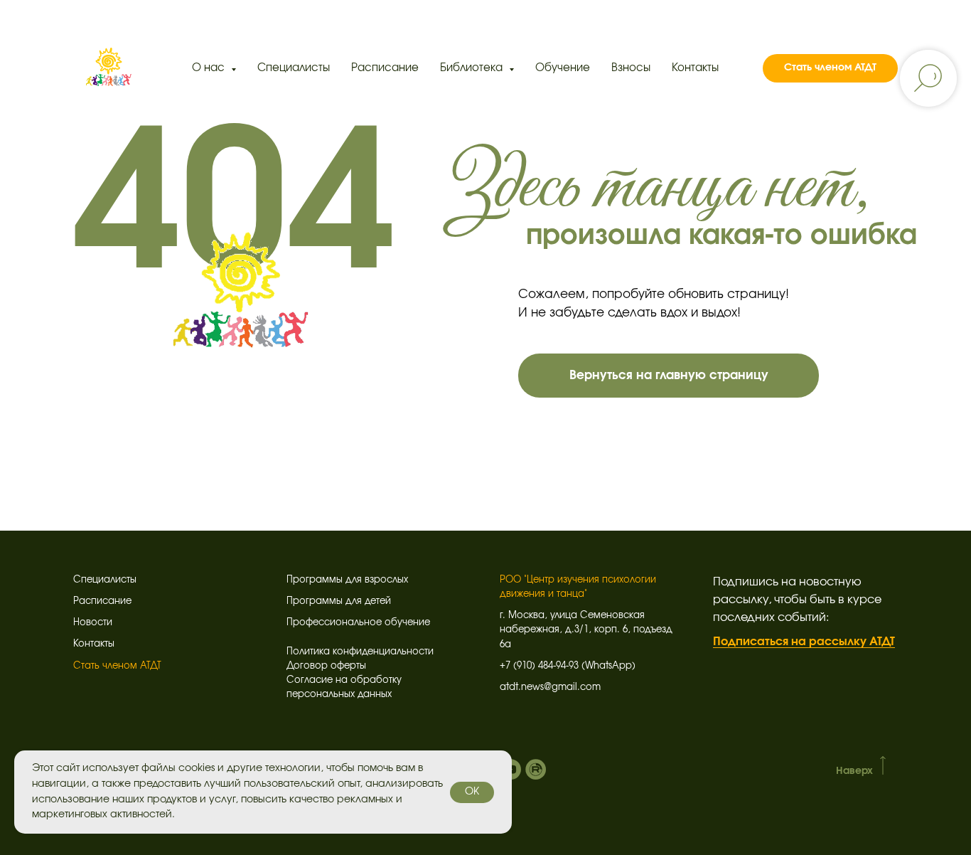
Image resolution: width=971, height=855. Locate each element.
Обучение (562, 68)
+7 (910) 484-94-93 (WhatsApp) (567, 666)
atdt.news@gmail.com (550, 687)
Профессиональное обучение (358, 622)
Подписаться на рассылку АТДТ (804, 641)
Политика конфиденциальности (360, 652)
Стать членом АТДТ (117, 666)
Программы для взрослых (347, 580)
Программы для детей (338, 601)
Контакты (695, 68)
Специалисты (293, 68)
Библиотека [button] (472, 68)
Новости (92, 622)
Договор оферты (326, 666)
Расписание (385, 68)
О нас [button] (209, 68)
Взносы (630, 68)
